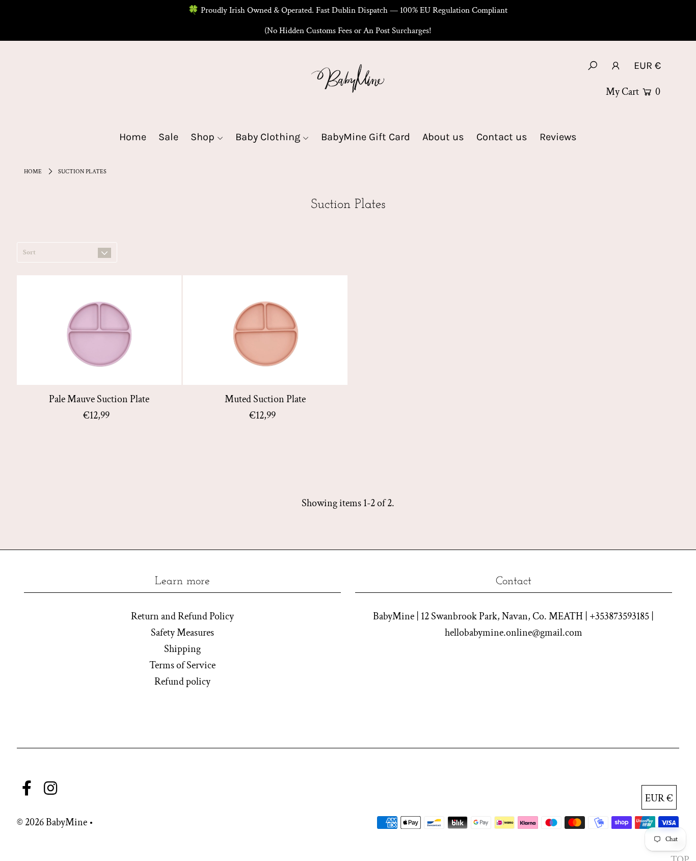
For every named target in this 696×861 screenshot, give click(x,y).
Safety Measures (182, 632)
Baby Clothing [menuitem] (267, 137)
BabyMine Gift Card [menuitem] (365, 137)
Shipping (182, 649)
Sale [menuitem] (168, 137)
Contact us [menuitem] (501, 137)
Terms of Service (182, 665)
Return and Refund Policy (182, 616)
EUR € (647, 65)
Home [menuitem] (132, 137)
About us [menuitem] (443, 137)
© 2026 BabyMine (52, 822)
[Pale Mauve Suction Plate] (99, 330)
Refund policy (182, 681)
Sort (29, 252)
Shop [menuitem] (203, 137)
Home (33, 171)
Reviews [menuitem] (558, 137)
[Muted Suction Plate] (265, 330)
